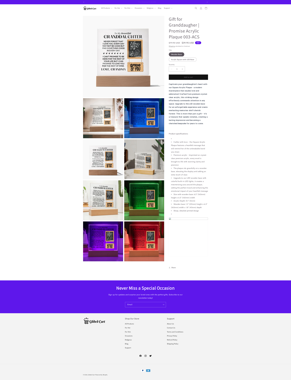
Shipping (172, 46)
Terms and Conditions (175, 332)
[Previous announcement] (83, 2)
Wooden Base (176, 54)
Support (128, 348)
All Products (129, 324)
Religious (128, 340)
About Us (170, 324)
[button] (106, 8)
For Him (128, 332)
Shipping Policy (172, 344)
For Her (127, 328)
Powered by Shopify (101, 375)
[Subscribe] (163, 304)
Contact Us (171, 328)
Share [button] (173, 268)
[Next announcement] (207, 2)
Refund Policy (172, 340)
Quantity (172, 64)
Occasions (128, 336)
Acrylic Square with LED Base (182, 59)
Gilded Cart (91, 375)
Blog (126, 344)
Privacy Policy (172, 336)
